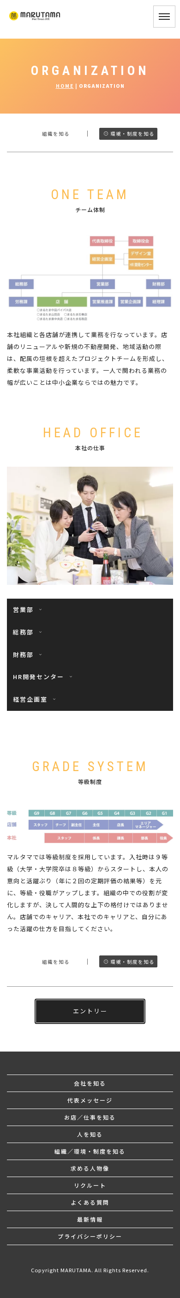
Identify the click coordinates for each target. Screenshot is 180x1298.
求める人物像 (90, 1168)
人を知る (90, 1134)
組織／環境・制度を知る (90, 1151)
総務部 (24, 632)
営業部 (24, 609)
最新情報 (90, 1219)
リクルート (90, 1185)
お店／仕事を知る (90, 1117)
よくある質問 (90, 1202)
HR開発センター (39, 676)
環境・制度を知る (132, 133)
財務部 (24, 654)
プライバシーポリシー (90, 1236)
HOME (65, 85)
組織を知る (54, 133)
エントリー (90, 1010)
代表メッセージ (90, 1100)
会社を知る (90, 1083)
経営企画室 (31, 699)
